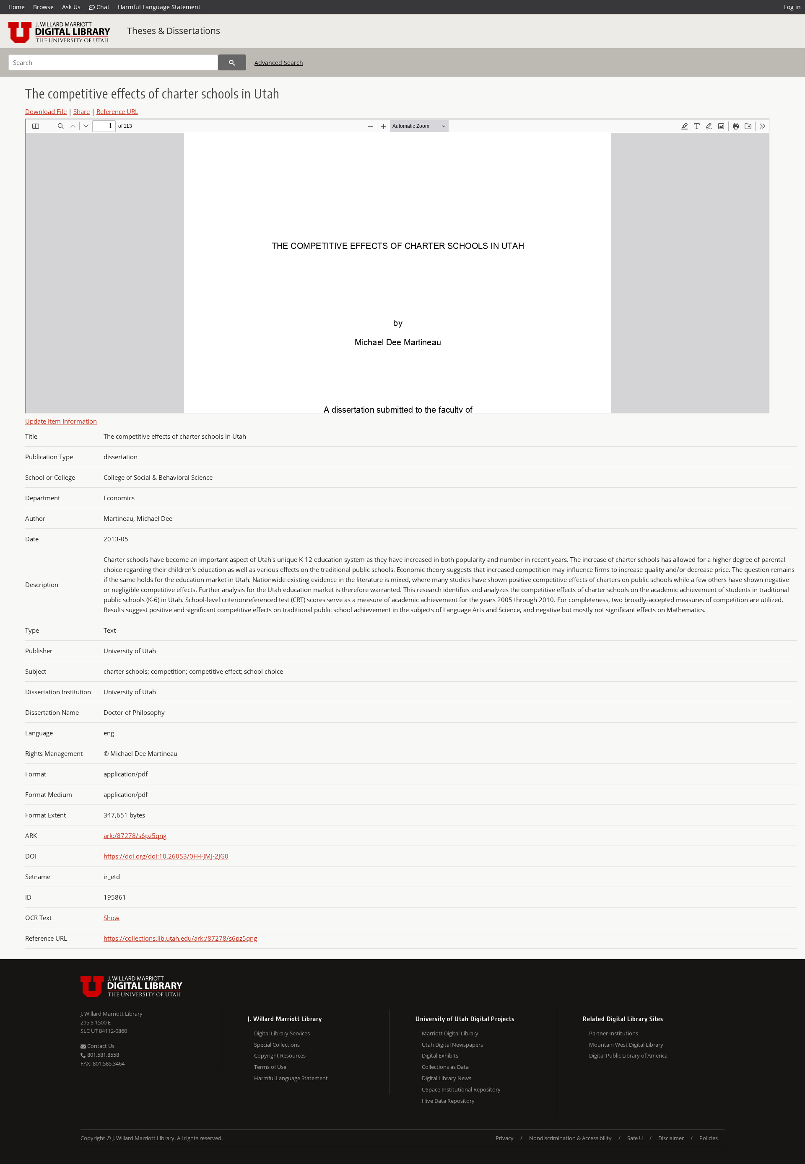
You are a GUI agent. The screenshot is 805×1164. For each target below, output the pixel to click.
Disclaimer (671, 1138)
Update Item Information (61, 421)
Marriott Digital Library (450, 1033)
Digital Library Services (282, 1033)
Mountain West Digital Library (626, 1044)
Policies (708, 1138)
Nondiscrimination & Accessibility (570, 1138)
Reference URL (117, 111)
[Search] (232, 62)
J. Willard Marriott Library (111, 1013)
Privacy (505, 1138)
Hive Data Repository (448, 1101)
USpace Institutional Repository (461, 1089)
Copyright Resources (280, 1055)
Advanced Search (278, 63)
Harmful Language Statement (159, 7)
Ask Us (71, 7)
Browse (43, 7)
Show (111, 917)
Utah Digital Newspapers (452, 1044)
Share (81, 111)
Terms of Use (270, 1067)
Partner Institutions (613, 1033)
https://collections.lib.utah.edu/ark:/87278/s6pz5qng (180, 938)
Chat (102, 7)
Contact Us (100, 1046)
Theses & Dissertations (173, 30)
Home (16, 7)
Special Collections (277, 1044)
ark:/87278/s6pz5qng (135, 835)
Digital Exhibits (440, 1055)
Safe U (635, 1138)
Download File (46, 111)
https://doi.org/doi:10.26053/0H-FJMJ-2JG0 (166, 856)
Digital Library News (446, 1078)
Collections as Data (445, 1067)
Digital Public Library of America (628, 1055)
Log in (792, 7)
